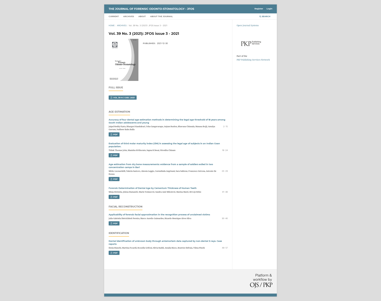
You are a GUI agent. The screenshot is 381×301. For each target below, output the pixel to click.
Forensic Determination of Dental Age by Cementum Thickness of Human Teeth (153, 188)
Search (265, 16)
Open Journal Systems (248, 25)
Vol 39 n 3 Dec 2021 (124, 97)
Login (269, 8)
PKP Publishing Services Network (253, 59)
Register (258, 8)
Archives (128, 16)
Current (114, 16)
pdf (115, 134)
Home (112, 25)
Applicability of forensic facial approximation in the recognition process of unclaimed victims (159, 214)
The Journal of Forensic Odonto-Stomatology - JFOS (151, 9)
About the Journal (161, 16)
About (142, 16)
